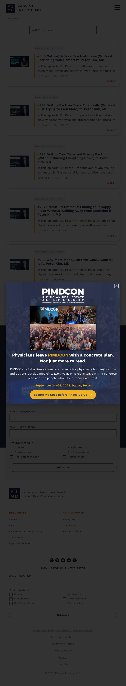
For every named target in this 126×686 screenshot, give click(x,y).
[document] (63, 343)
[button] (116, 286)
